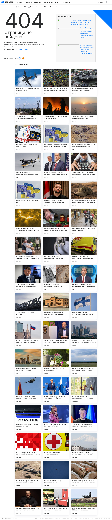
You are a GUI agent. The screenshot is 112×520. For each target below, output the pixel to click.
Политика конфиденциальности (70, 518)
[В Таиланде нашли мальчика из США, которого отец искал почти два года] (28, 250)
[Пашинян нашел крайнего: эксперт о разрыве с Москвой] (84, 446)
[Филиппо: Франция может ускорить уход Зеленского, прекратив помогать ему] (56, 194)
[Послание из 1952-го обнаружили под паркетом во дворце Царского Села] (84, 138)
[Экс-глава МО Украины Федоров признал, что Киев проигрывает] (28, 502)
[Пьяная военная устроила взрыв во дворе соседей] (28, 418)
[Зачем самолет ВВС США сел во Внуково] (28, 306)
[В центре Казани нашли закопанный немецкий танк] (56, 278)
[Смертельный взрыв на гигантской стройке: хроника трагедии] (84, 250)
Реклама (15, 518)
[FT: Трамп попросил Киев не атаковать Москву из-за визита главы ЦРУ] (84, 278)
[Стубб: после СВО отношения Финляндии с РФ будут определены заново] (56, 390)
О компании (8, 518)
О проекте (41, 518)
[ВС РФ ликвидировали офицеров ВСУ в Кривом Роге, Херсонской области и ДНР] (84, 194)
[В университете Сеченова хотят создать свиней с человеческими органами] (84, 474)
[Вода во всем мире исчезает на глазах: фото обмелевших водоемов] (28, 474)
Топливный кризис (56, 7)
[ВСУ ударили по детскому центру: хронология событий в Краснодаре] (56, 502)
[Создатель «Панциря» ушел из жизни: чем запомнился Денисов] (56, 222)
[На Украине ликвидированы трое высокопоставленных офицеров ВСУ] (56, 82)
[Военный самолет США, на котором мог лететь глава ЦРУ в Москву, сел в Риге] (56, 166)
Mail (3, 518)
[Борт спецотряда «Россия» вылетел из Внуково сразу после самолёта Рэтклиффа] (28, 446)
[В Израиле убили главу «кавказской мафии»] (56, 446)
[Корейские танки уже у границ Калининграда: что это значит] (84, 82)
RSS (36, 518)
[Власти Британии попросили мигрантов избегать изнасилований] (28, 362)
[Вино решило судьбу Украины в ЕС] (28, 194)
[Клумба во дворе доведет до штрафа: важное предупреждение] (56, 362)
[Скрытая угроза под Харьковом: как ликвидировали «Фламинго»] (84, 362)
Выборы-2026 (22, 7)
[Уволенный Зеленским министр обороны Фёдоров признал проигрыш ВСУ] (84, 418)
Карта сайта (107, 518)
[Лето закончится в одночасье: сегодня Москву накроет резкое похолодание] (84, 334)
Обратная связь (99, 518)
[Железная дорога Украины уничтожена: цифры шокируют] (28, 110)
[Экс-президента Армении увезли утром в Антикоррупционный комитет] (56, 334)
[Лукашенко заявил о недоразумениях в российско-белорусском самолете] (28, 166)
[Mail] (2, 2)
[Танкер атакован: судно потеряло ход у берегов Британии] (84, 110)
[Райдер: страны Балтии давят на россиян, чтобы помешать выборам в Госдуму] (28, 334)
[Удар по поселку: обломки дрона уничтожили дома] (56, 110)
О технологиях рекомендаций (52, 518)
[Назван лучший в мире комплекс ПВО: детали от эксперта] (84, 502)
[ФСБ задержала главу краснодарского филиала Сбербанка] (56, 250)
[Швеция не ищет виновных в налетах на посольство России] (56, 306)
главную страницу (23, 49)
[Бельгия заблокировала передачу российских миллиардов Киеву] (56, 138)
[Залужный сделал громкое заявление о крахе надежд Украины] (28, 278)
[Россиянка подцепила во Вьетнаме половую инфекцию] (84, 390)
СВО (44, 7)
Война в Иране (35, 7)
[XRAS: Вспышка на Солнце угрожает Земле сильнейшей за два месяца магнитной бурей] (28, 222)
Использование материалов (86, 518)
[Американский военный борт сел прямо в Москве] (28, 82)
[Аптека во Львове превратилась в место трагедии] (28, 138)
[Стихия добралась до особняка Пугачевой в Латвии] (56, 418)
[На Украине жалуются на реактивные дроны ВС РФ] (56, 474)
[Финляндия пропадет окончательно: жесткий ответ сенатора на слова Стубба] (84, 306)
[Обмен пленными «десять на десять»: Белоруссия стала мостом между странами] (28, 390)
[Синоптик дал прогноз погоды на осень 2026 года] (84, 222)
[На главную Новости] (8, 2)
